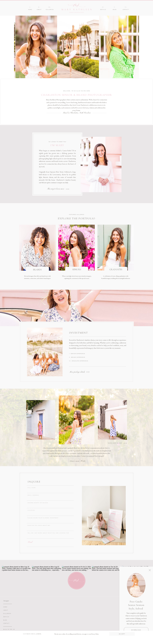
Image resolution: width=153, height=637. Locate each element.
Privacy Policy (95, 634)
